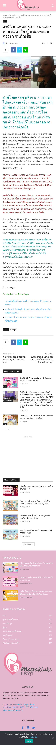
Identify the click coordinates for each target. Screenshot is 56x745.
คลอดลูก (13, 330)
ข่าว (17, 15)
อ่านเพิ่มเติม (33, 737)
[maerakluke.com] (28, 664)
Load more (27, 544)
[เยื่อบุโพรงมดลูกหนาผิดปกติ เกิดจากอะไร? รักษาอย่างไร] (10, 490)
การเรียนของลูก (7, 400)
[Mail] (33, 728)
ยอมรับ (28, 741)
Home (5, 15)
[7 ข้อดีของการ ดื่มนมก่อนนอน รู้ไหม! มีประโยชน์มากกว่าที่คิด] (10, 520)
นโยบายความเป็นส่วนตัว (13, 710)
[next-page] (8, 429)
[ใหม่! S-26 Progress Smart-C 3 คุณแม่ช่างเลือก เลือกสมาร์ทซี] (10, 382)
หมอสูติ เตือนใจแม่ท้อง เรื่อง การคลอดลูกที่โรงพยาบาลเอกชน (14, 360)
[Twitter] (19, 49)
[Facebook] (13, 49)
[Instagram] (28, 728)
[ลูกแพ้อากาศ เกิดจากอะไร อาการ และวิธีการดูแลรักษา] (10, 534)
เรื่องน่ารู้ (12, 15)
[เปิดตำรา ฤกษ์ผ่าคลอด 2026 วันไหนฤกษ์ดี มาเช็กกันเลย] (10, 581)
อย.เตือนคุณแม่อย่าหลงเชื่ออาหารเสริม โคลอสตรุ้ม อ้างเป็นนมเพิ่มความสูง (41, 360)
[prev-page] (4, 429)
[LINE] (25, 49)
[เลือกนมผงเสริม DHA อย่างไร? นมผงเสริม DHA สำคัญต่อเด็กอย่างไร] (10, 567)
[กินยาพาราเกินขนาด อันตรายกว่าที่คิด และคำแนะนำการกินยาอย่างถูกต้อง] (10, 505)
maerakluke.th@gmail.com (24, 704)
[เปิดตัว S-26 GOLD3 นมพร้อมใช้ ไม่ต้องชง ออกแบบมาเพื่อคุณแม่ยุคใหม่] (10, 420)
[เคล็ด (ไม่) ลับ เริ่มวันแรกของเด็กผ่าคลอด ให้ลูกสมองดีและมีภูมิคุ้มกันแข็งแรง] (10, 595)
